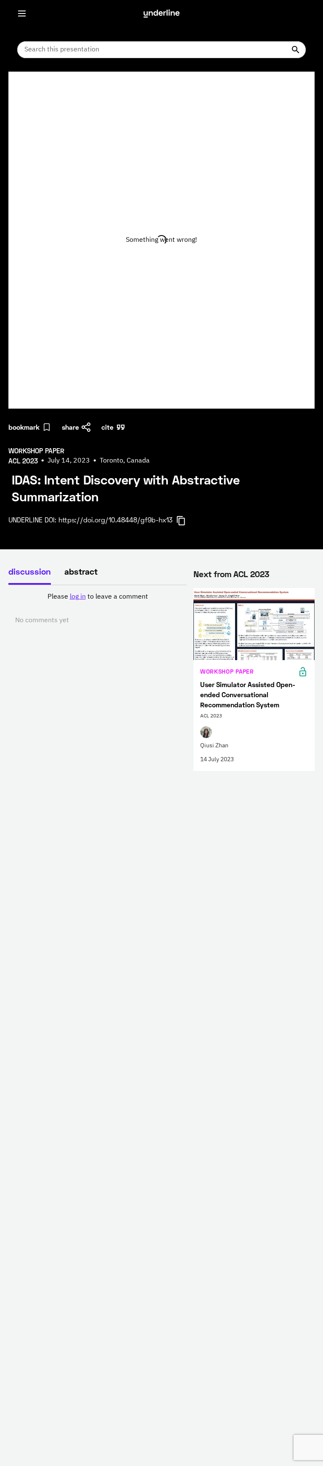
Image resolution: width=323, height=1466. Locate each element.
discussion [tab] (29, 571)
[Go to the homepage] (161, 13)
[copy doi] (186, 521)
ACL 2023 (251, 574)
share (70, 427)
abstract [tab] (81, 571)
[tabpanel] (97, 608)
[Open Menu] (21, 13)
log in (78, 597)
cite (107, 427)
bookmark (24, 427)
